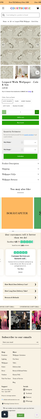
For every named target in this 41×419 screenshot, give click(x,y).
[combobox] (20, 15)
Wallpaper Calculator (19, 355)
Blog (14, 382)
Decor (3, 371)
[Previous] (3, 45)
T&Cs (14, 363)
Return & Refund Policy (20, 371)
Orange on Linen (18, 106)
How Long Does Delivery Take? (16, 291)
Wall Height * (8, 149)
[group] (17, 213)
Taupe (16, 101)
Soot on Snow (7, 101)
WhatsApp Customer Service (11, 403)
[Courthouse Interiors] (20, 8)
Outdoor (4, 375)
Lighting (4, 359)
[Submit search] (3, 15)
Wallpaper (5, 363)
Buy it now (20, 123)
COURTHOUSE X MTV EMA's (25, 307)
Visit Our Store (6, 379)
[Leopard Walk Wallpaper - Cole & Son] (21, 45)
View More (20, 269)
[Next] (37, 45)
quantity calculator (29, 135)
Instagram (29, 390)
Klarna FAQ (16, 375)
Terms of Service (18, 379)
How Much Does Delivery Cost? (16, 284)
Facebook (29, 393)
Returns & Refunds (12, 297)
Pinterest (28, 397)
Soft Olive (6, 106)
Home (5, 21)
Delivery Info (17, 367)
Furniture (4, 355)
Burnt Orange (26, 101)
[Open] (4, 414)
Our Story (16, 359)
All (11, 21)
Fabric (3, 367)
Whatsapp (29, 401)
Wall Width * (7, 142)
